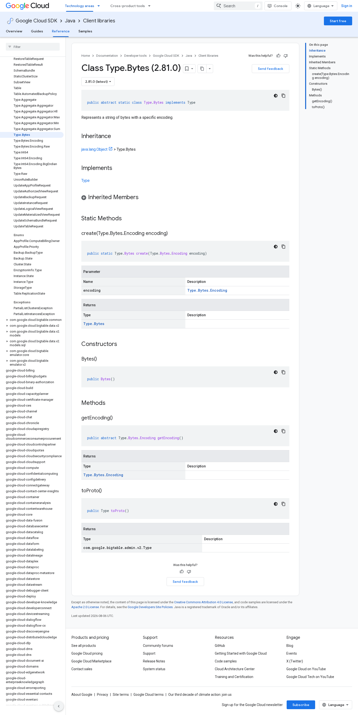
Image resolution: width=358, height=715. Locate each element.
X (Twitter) (294, 661)
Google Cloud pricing (87, 653)
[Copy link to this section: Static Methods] (128, 219)
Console (281, 6)
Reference (61, 31)
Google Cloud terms (148, 694)
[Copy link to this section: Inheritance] (116, 136)
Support (149, 653)
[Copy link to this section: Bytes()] (102, 359)
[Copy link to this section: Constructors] (123, 344)
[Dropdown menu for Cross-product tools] (151, 6)
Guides (37, 31)
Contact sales (81, 669)
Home (85, 55)
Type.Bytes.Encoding (207, 290)
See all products (83, 646)
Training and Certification (234, 677)
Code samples (226, 661)
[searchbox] (33, 47)
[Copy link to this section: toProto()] (107, 491)
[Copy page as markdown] (202, 69)
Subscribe (300, 705)
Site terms (121, 694)
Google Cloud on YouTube (306, 669)
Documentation (107, 55)
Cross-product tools (127, 6)
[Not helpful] (285, 55)
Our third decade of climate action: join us (200, 694)
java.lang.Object (94, 149)
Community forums (158, 646)
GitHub (220, 646)
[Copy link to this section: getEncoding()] (117, 418)
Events (291, 653)
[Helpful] (278, 55)
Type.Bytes (93, 323)
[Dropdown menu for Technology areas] (100, 6)
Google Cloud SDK (36, 21)
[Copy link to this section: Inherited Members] (143, 198)
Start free (338, 21)
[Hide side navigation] (59, 706)
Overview (14, 31)
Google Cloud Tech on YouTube (310, 677)
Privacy (102, 694)
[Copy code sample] (283, 96)
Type (85, 180)
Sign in (346, 6)
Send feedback (270, 68)
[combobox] (238, 5)
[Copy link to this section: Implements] (117, 168)
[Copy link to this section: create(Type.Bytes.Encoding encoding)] (173, 234)
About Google (81, 694)
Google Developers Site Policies (150, 607)
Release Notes (154, 661)
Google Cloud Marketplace (91, 661)
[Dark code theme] (276, 96)
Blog (289, 646)
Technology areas (79, 6)
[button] (32, 320)
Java (70, 21)
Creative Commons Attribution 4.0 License (203, 602)
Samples (85, 31)
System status (154, 669)
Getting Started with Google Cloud (241, 653)
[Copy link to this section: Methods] (112, 403)
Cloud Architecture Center (235, 669)
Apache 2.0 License (85, 607)
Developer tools (135, 55)
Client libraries (99, 21)
